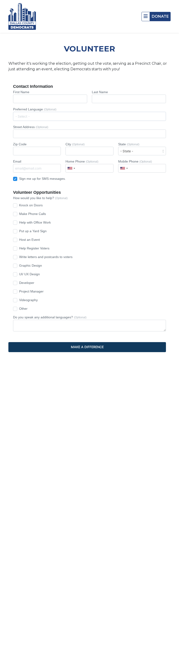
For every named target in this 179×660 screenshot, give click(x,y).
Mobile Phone (135, 161)
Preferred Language (34, 109)
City (75, 144)
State (128, 144)
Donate (160, 16)
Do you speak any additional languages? (49, 317)
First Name (21, 92)
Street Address (30, 127)
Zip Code (20, 144)
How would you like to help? (40, 198)
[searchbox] (90, 116)
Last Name (100, 92)
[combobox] (89, 116)
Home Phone (81, 161)
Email (17, 161)
